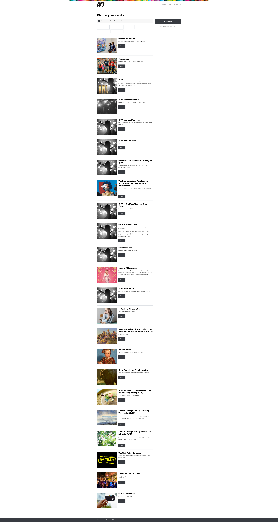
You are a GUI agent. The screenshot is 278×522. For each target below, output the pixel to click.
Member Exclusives (142, 27)
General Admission (117, 27)
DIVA (106, 27)
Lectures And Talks (103, 31)
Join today (124, 21)
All (99, 27)
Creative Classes (117, 31)
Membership (129, 27)
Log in (112, 21)
